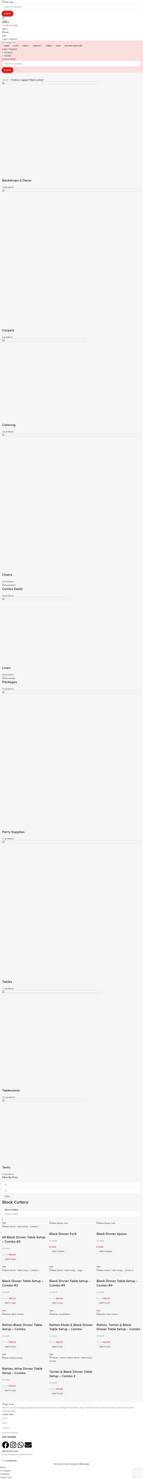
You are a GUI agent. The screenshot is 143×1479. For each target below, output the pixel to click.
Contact (5, 1427)
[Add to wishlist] (20, 1231)
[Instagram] (13, 1444)
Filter (7, 1196)
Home (5, 79)
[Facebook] (5, 1444)
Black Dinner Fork (63, 1234)
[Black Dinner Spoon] (105, 1222)
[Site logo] (8, 1)
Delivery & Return (10, 1432)
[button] (10, 1259)
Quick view (13, 1231)
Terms (5, 1418)
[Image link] (8, 1403)
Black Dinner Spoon (111, 1234)
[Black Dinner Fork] (58, 1222)
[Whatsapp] (20, 1444)
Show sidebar (11, 1209)
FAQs (4, 1423)
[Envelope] (28, 1444)
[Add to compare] (5, 1231)
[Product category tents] (71, 628)
